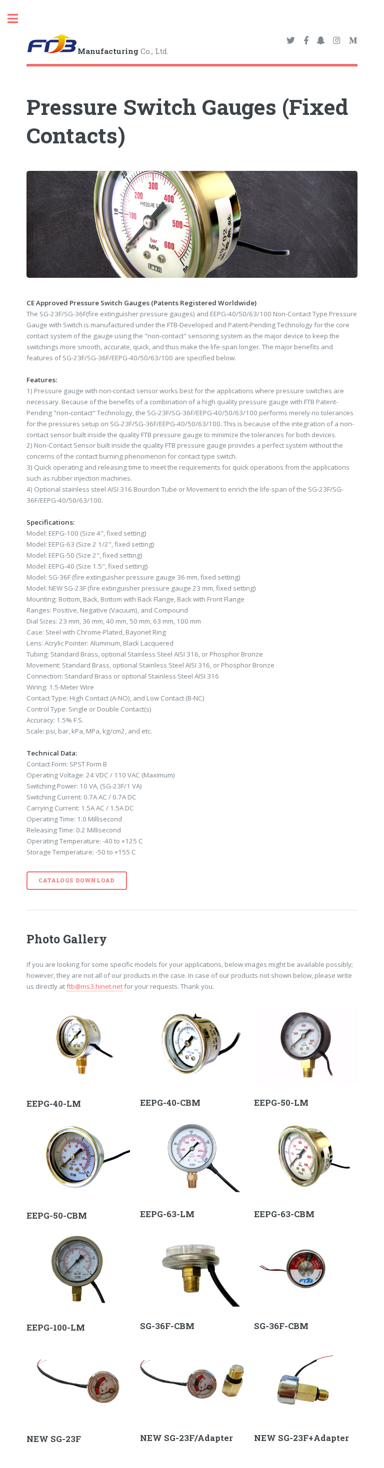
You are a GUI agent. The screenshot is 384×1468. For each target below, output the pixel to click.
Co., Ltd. (123, 51)
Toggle (18, 18)
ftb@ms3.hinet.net (94, 986)
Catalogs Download (76, 880)
